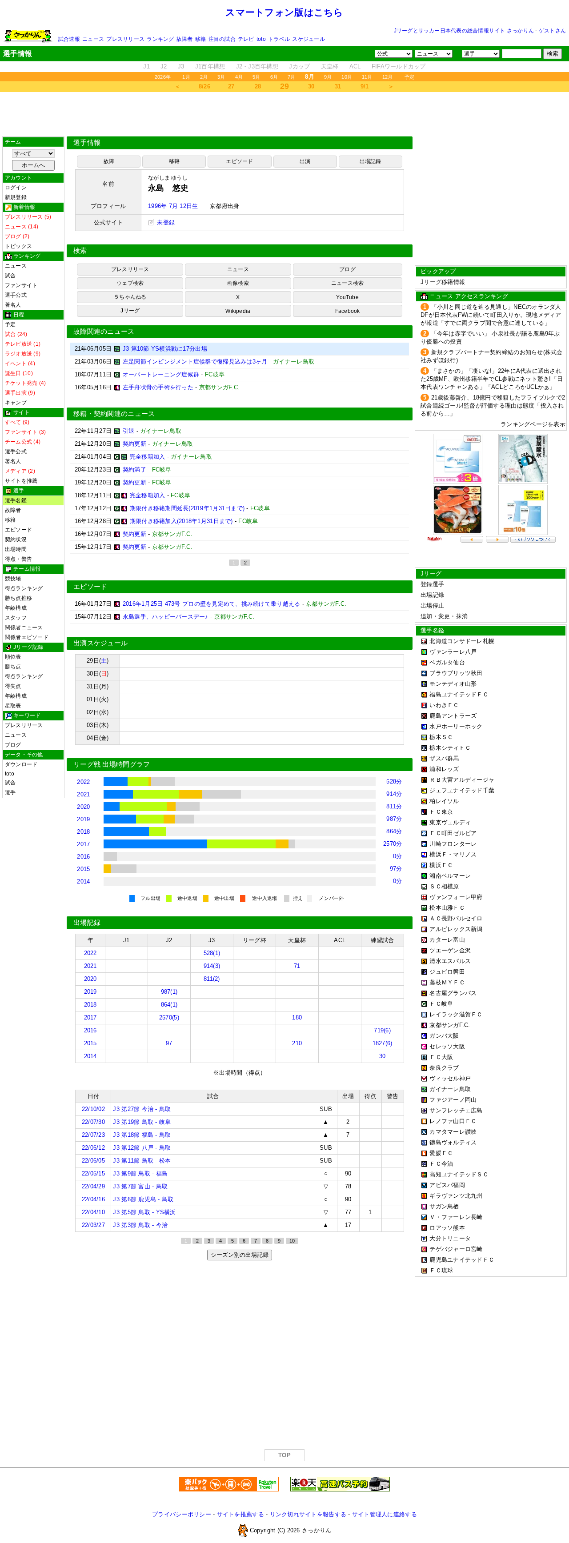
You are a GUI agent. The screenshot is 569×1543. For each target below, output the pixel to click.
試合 (10, 275)
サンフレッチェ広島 (455, 1110)
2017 (83, 844)
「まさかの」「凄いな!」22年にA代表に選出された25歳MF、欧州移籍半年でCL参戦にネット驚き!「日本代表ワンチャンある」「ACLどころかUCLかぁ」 (492, 379)
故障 (109, 161)
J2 (163, 66)
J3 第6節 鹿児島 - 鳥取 (143, 1199)
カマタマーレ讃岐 (453, 1131)
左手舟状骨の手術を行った (158, 387)
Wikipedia (237, 311)
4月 (239, 77)
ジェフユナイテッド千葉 (461, 790)
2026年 (163, 77)
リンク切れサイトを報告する (308, 1514)
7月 (291, 77)
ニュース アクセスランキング (468, 296)
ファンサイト (21, 285)
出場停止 (432, 605)
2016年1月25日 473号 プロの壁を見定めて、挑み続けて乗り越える (212, 603)
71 (297, 966)
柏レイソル (444, 801)
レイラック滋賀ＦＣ (455, 1014)
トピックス (18, 246)
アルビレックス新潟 (455, 929)
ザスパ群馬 (444, 758)
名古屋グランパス (453, 993)
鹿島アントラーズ (453, 715)
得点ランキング (24, 588)
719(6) (382, 1030)
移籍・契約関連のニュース (114, 413)
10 (292, 1240)
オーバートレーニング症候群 (161, 374)
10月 (346, 77)
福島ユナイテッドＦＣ (459, 694)
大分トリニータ (450, 1238)
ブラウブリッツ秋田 (455, 673)
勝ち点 (13, 667)
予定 (409, 77)
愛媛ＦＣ (441, 1153)
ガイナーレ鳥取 (450, 1089)
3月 (221, 77)
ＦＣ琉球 (441, 1270)
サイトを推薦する (240, 1514)
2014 (83, 881)
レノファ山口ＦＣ (453, 1121)
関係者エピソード (26, 637)
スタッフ (16, 618)
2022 (83, 782)
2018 (83, 831)
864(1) (169, 1004)
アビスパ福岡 (447, 1185)
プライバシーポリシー (181, 1514)
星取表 (13, 706)
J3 (181, 66)
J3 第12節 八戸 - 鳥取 (142, 1147)
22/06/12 (93, 1147)
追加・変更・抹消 (444, 616)
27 (231, 86)
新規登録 (16, 197)
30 (311, 86)
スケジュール (308, 39)
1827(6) (383, 1043)
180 (297, 1017)
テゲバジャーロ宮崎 (455, 1249)
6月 (274, 77)
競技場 (13, 579)
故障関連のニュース (104, 331)
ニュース (93, 39)
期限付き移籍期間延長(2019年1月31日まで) (187, 508)
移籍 (200, 39)
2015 (83, 869)
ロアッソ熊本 (447, 1227)
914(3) (212, 966)
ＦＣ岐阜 (441, 1003)
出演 (305, 161)
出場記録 (370, 161)
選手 (10, 792)
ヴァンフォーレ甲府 (455, 897)
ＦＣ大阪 (441, 1057)
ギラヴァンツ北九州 (455, 1195)
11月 (367, 77)
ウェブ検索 (130, 283)
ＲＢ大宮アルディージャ (461, 779)
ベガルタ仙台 (447, 662)
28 (258, 86)
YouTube (347, 297)
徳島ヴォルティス (453, 1142)
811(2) (212, 978)
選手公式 (16, 295)
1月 (186, 77)
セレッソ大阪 (447, 1046)
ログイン (16, 187)
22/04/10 (93, 1212)
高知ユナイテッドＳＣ (459, 1174)
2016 (83, 856)
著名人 (13, 305)
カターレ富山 (447, 939)
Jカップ (299, 66)
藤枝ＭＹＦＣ (447, 982)
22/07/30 (93, 1122)
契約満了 (134, 469)
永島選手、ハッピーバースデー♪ (165, 616)
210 (297, 1043)
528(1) (212, 953)
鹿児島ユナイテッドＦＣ (461, 1259)
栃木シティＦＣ (450, 747)
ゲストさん (552, 31)
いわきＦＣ (444, 705)
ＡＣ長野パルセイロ (455, 918)
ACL (355, 66)
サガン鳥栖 (444, 1206)
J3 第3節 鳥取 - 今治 (140, 1225)
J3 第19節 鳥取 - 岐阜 (142, 1122)
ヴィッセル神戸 (450, 1078)
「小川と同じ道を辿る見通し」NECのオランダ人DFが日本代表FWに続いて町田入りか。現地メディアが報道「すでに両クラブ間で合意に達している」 (491, 315)
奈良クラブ (444, 1067)
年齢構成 (16, 608)
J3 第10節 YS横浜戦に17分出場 (165, 348)
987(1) (169, 991)
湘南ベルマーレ (450, 875)
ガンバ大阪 (444, 1035)
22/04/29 (93, 1186)
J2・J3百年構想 (257, 66)
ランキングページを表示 (533, 424)
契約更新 (134, 443)
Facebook (347, 311)
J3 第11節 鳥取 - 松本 (142, 1160)
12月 (387, 77)
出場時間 (16, 549)
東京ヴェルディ (450, 822)
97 (169, 1043)
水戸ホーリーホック (455, 726)
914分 (394, 794)
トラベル (279, 39)
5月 (256, 77)
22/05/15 (93, 1173)
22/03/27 (93, 1225)
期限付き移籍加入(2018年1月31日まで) (181, 521)
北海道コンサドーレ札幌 (461, 641)
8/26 (204, 86)
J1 (146, 66)
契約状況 (16, 539)
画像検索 (238, 283)
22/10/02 (93, 1109)
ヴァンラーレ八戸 (453, 651)
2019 (83, 819)
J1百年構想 (210, 66)
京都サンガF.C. (449, 1025)
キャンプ (16, 403)
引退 (129, 431)
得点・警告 (18, 559)
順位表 (13, 657)
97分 (396, 868)
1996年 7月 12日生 (173, 206)
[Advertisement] (284, 114)
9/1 (365, 86)
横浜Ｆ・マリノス (453, 854)
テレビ (246, 39)
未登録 (165, 222)
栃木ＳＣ (441, 737)
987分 (394, 818)
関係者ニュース (24, 627)
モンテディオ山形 (453, 683)
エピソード (18, 530)
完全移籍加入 (147, 456)
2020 (83, 806)
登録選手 (432, 584)
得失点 (13, 686)
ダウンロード (21, 764)
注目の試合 (222, 39)
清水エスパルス (450, 961)
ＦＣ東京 (441, 811)
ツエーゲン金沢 (450, 950)
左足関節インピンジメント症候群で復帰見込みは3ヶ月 (195, 361)
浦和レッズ (444, 769)
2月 (204, 77)
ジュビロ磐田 (447, 971)
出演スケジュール (100, 643)
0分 (397, 856)
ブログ (13, 745)
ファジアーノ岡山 (453, 1099)
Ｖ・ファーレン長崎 (455, 1217)
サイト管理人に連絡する (384, 1514)
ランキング (160, 39)
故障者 (184, 39)
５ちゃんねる (130, 297)
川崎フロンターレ (453, 843)
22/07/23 (93, 1134)
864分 (394, 831)
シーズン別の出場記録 (239, 1254)
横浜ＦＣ (441, 865)
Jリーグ (130, 311)
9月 (328, 77)
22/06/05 (93, 1160)
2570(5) (169, 1017)
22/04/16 (93, 1199)
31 (338, 86)
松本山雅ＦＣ (447, 907)
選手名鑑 (16, 500)
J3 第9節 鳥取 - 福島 (140, 1173)
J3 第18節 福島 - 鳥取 (142, 1134)
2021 (83, 794)
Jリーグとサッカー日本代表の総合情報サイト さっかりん (464, 31)
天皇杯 (330, 66)
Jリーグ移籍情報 (443, 282)
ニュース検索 (347, 283)
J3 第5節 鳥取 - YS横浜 (144, 1212)
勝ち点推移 (18, 598)
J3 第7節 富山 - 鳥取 (140, 1186)
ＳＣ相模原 (444, 886)
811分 (394, 806)
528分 (394, 781)
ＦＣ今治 (441, 1163)
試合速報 (69, 39)
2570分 (392, 843)
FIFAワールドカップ (399, 66)
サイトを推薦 (21, 481)
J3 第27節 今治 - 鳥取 (142, 1109)
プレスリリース (125, 39)
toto (261, 39)
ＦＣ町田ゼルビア (453, 833)
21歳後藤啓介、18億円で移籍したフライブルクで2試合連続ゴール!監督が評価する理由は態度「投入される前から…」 (493, 405)
